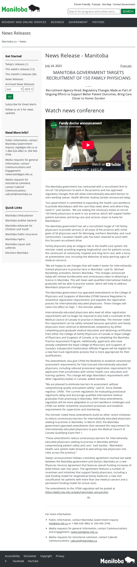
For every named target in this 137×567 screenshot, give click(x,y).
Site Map (106, 4)
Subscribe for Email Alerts (20, 104)
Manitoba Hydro (15, 239)
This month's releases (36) (20, 74)
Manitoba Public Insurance (21, 234)
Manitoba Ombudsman (19, 215)
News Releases (14, 79)
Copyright (46, 556)
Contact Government (124, 4)
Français (96, 4)
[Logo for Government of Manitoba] (21, 11)
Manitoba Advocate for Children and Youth (18, 227)
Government (78, 22)
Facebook (18, 561)
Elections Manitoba (16, 252)
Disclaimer (30, 556)
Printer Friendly (82, 4)
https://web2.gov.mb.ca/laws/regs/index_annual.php (76, 492)
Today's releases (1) (16, 64)
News (23, 41)
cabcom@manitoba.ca (83, 540)
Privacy (60, 556)
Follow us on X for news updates (19, 111)
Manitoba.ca (9, 41)
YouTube (33, 561)
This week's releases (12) (20, 69)
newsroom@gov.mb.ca (84, 532)
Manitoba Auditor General (21, 220)
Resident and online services (24, 22)
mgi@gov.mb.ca (58, 523)
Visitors (98, 22)
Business (57, 22)
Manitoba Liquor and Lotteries (18, 245)
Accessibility (12, 556)
